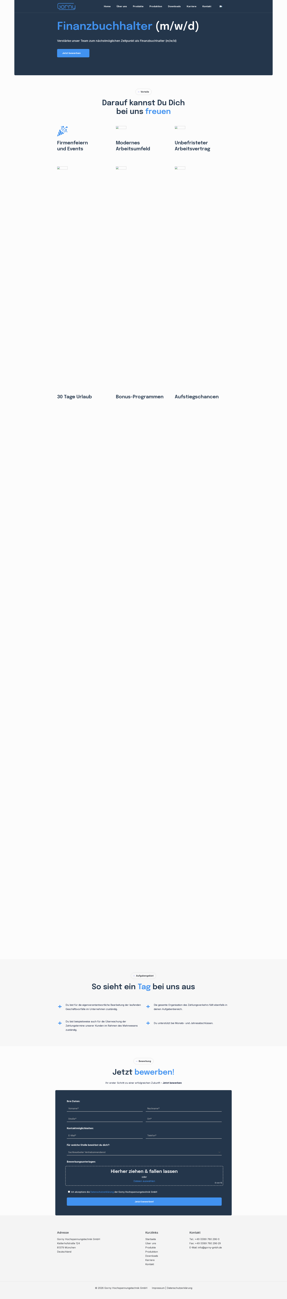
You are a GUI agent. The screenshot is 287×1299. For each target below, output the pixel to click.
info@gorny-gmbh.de (210, 1247)
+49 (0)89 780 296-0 (207, 1239)
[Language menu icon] (222, 6)
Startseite (150, 1239)
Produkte (150, 1247)
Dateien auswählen (144, 1181)
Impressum (158, 1287)
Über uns (150, 1243)
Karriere (150, 1260)
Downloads (151, 1255)
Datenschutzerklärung (102, 1192)
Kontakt (149, 1264)
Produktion (151, 1251)
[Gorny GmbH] (66, 6)
